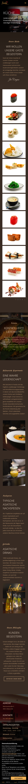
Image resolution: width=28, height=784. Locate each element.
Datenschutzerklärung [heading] (9, 743)
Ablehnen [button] (6, 778)
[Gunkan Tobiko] (14, 105)
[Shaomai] (14, 140)
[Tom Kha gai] (14, 210)
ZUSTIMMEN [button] (18, 778)
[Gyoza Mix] (14, 175)
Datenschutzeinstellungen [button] (9, 754)
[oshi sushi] (14, 279)
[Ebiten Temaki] (14, 123)
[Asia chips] (14, 157)
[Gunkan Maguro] (14, 227)
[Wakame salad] (14, 192)
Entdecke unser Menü (14, 679)
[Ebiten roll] (14, 297)
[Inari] (14, 244)
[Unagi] (14, 262)
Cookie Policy (22, 775)
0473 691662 (9, 718)
